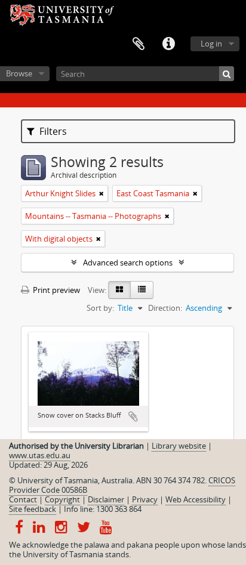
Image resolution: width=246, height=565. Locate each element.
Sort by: (100, 307)
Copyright (62, 499)
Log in (211, 43)
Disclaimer (106, 499)
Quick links (168, 44)
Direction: (165, 307)
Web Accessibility (195, 499)
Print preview (55, 290)
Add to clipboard (133, 416)
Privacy (145, 499)
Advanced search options (128, 262)
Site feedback (32, 509)
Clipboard (138, 44)
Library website (179, 445)
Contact (23, 499)
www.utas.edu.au (39, 455)
